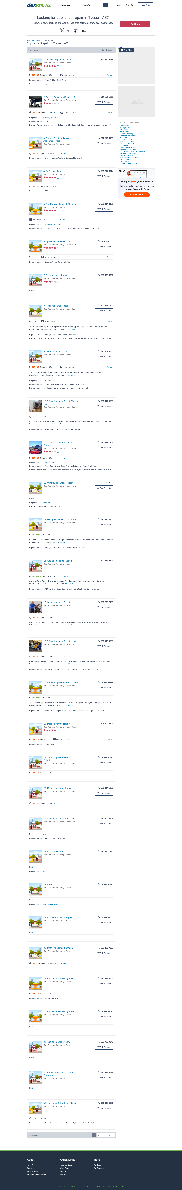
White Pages (65, 1168)
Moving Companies (128, 135)
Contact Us (31, 1168)
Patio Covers (125, 159)
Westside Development (51, 224)
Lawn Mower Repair (128, 147)
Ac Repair (124, 145)
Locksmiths (124, 126)
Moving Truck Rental (128, 149)
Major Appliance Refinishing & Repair (57, 63)
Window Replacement (129, 157)
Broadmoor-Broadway (51, 904)
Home (28, 40)
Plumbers (124, 130)
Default (109, 50)
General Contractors (128, 163)
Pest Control (125, 137)
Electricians (124, 132)
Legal (122, 1186)
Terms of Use (112, 1186)
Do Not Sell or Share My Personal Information (88, 1186)
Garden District (48, 462)
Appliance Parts (126, 139)
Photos (109, 75)
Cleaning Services (127, 143)
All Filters (34, 50)
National (63, 1171)
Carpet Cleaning (126, 134)
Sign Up (129, 5)
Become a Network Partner (37, 1174)
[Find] (105, 5)
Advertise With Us (33, 1171)
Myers (45, 871)
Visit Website (105, 102)
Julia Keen (47, 381)
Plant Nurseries (126, 161)
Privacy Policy (63, 1186)
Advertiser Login (66, 1165)
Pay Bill (63, 1174)
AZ (33, 40)
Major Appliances (78, 100)
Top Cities (97, 1165)
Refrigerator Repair (128, 153)
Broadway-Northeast (50, 118)
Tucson (38, 40)
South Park (47, 503)
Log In (119, 5)
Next (110, 1135)
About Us (30, 1165)
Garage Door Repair (128, 141)
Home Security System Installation (134, 151)
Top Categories (99, 1168)
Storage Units (125, 128)
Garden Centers (126, 155)
